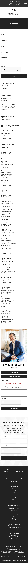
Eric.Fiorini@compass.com (7, 184)
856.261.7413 (6, 187)
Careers (14, 497)
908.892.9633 (6, 206)
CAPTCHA (3, 66)
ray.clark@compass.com (6, 174)
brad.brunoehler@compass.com (8, 281)
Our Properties (14, 372)
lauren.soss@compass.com (7, 222)
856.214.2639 (17, 1)
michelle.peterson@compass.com (8, 213)
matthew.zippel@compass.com (8, 261)
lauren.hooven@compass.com (8, 290)
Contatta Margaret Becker (14, 549)
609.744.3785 (6, 177)
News (14, 493)
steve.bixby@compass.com (7, 164)
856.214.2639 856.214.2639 (10, 234)
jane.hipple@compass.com (7, 193)
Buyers (14, 488)
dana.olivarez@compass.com (7, 300)
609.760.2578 (6, 293)
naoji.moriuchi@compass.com (8, 137)
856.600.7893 (6, 196)
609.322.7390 (4, 121)
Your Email (4, 40)
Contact (14, 499)
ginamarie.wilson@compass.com (8, 150)
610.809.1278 (6, 216)
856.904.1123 (6, 154)
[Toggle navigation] (25, 3)
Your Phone (4, 46)
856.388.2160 (4, 109)
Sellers (14, 490)
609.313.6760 (6, 322)
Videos (14, 495)
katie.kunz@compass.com (7, 203)
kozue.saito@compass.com (7, 310)
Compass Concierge (14, 484)
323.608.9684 (6, 313)
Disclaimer (15, 557)
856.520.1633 (6, 235)
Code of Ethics (21, 556)
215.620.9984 (6, 255)
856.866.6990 (6, 284)
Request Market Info (14, 377)
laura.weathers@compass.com (8, 251)
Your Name (4, 34)
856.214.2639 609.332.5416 (10, 263)
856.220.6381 (6, 226)
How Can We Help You (7, 52)
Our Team (14, 481)
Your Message (4, 57)
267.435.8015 (4, 100)
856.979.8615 (6, 167)
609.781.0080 (16, 3)
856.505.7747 (6, 303)
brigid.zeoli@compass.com (7, 319)
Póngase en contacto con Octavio (14, 546)
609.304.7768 (6, 245)
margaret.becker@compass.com (8, 271)
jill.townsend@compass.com (7, 232)
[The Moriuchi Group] (14, 12)
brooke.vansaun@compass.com (8, 242)
